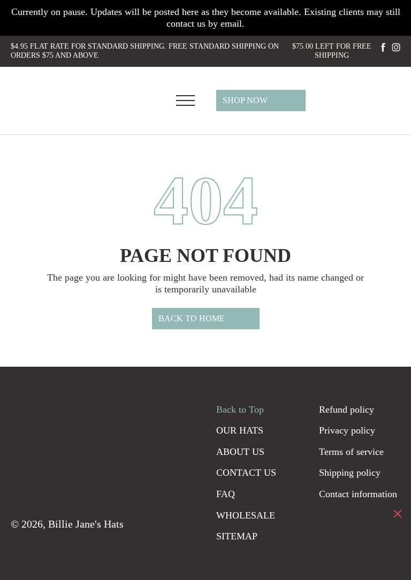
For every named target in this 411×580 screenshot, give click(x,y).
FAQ (225, 494)
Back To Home (191, 318)
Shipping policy (349, 472)
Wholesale (245, 515)
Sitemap (236, 536)
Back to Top (240, 409)
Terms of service (351, 451)
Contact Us (246, 472)
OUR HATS (239, 430)
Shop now (245, 100)
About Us (240, 451)
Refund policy (346, 409)
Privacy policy (347, 430)
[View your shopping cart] (393, 100)
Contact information (358, 494)
